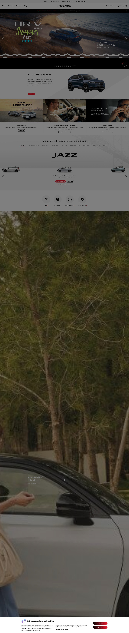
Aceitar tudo (100, 623)
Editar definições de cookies (61, 629)
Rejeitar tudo (100, 627)
